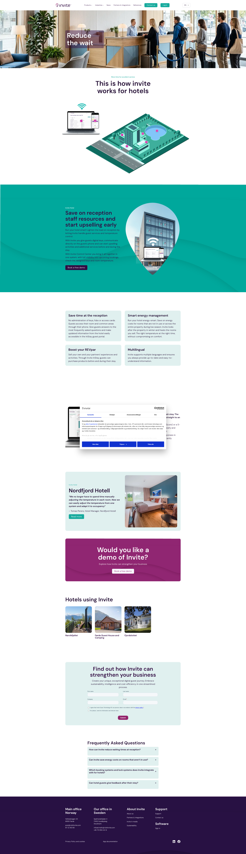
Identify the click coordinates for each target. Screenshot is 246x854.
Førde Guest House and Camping (107, 636)
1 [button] (81, 121)
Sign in (157, 828)
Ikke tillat (95, 444)
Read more (76, 516)
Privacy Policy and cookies (75, 841)
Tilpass (122, 444)
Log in (165, 5)
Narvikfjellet (71, 635)
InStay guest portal (95, 336)
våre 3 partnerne (92, 424)
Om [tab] (155, 415)
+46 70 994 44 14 (100, 830)
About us (130, 814)
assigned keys (83, 260)
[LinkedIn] (174, 841)
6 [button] (142, 133)
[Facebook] (179, 841)
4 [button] (146, 142)
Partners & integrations (135, 817)
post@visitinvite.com (73, 825)
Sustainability (132, 825)
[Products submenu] (91, 5)
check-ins (70, 260)
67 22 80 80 (70, 828)
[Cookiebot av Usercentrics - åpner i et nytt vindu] (155, 408)
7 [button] (122, 135)
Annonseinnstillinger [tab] (134, 415)
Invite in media (132, 822)
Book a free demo (76, 267)
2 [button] (95, 120)
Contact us (151, 5)
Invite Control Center (81, 254)
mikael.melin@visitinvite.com (104, 828)
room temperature (104, 260)
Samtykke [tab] (90, 415)
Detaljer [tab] (112, 415)
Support (158, 814)
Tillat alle (151, 444)
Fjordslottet (131, 635)
